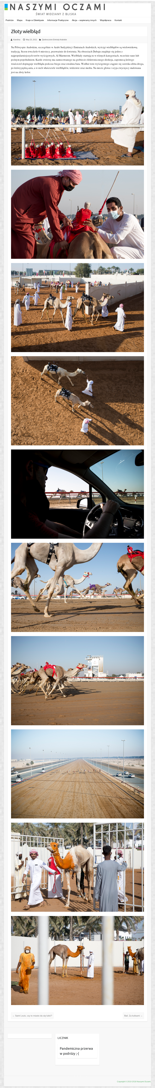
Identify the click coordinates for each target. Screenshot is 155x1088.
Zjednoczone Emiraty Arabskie (54, 40)
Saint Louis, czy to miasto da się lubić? (32, 1015)
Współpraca (105, 20)
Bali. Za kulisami (133, 1015)
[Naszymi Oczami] (77, 10)
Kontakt (118, 20)
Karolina (16, 40)
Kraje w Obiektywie (35, 20)
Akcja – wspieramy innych (84, 20)
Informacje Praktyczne (58, 20)
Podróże (10, 20)
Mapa (19, 20)
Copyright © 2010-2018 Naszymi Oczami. (134, 1082)
